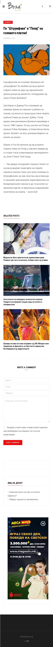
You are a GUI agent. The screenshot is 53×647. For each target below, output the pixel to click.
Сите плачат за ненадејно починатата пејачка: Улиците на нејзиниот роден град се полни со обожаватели (23, 302)
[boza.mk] (14, 6)
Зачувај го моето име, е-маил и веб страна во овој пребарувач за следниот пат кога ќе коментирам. (25, 431)
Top (27, 641)
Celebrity (8, 22)
